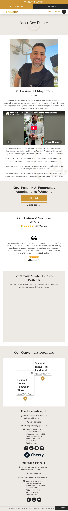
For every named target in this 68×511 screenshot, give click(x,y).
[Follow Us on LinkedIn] (42, 448)
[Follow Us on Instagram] (31, 448)
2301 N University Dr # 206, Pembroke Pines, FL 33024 (24, 394)
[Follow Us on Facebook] (26, 448)
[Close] (32, 373)
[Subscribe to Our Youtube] (36, 448)
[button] (64, 12)
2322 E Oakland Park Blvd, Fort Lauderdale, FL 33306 (43, 374)
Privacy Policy (47, 509)
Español (61, 508)
